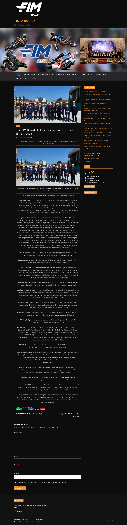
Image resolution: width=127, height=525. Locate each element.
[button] (108, 74)
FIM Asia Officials (101, 74)
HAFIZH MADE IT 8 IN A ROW (92, 91)
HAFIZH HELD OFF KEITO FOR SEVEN (94, 94)
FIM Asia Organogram (62, 74)
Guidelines (75, 74)
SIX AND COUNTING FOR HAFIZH (93, 133)
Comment (18, 433)
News (17, 78)
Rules (34, 78)
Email (16, 465)
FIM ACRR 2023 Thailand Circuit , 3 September (31, 414)
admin (30, 137)
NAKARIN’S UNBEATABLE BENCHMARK (95, 99)
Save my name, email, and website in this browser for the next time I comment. (42, 482)
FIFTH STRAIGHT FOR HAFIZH (92, 140)
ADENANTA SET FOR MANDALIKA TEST (95, 104)
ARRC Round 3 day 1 (90, 143)
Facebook (88, 161)
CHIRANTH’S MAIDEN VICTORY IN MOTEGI (96, 136)
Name (16, 456)
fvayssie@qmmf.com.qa (92, 158)
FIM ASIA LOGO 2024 (29, 74)
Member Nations (87, 74)
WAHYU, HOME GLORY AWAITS (93, 113)
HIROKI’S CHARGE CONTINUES (92, 116)
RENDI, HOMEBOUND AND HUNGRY (94, 119)
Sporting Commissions (45, 74)
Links (25, 78)
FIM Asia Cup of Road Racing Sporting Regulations (67, 415)
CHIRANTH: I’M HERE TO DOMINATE (94, 123)
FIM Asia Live (24, 20)
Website (17, 473)
